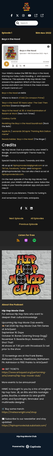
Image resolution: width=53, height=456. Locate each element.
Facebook (14, 168)
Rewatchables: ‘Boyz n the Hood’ (17, 139)
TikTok (5, 168)
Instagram (36, 168)
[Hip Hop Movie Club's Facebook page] (12, 15)
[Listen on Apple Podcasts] (26, 240)
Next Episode (16, 218)
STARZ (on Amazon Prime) (31, 97)
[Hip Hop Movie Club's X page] (16, 15)
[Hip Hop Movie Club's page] (34, 15)
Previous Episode (28, 224)
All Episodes (37, 218)
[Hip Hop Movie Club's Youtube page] (28, 15)
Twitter (23, 168)
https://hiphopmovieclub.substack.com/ (24, 425)
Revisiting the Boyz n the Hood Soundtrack (22, 123)
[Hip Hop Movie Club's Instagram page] (22, 15)
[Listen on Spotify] (34, 240)
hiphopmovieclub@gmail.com (27, 165)
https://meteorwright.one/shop (19, 412)
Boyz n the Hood (10, 92)
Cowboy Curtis (9, 118)
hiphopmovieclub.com (13, 174)
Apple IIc (6, 131)
